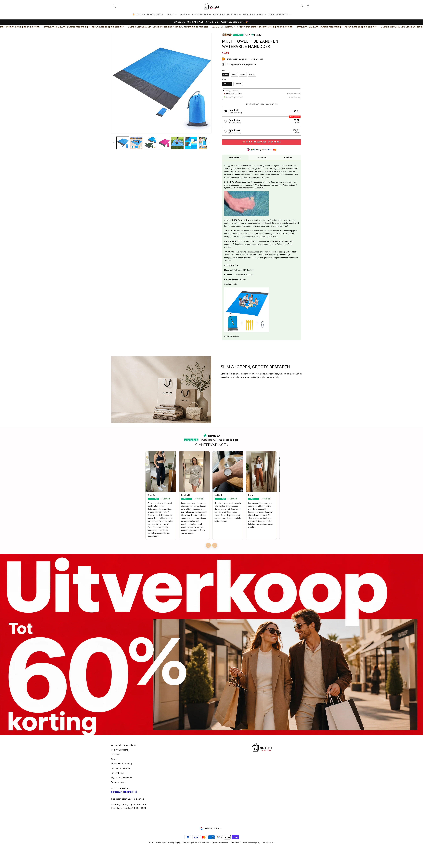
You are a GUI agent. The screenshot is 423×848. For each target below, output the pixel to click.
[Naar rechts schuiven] (209, 142)
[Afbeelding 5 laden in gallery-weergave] (177, 143)
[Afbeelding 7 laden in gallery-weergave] (205, 143)
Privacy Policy (117, 773)
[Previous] (208, 545)
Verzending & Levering (121, 764)
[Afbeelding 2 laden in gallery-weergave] (136, 143)
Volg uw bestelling (119, 750)
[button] (115, 6)
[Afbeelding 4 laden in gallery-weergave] (164, 143)
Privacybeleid (204, 842)
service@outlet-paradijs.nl (124, 792)
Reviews (288, 157)
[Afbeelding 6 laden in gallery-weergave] (191, 143)
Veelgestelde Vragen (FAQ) (123, 745)
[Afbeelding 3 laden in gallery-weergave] (150, 143)
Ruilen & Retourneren (120, 768)
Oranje (251, 74)
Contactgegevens (268, 842)
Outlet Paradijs (160, 842)
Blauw (225, 74)
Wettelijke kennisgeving (251, 842)
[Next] (214, 545)
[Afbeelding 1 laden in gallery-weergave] (123, 143)
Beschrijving (235, 157)
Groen (242, 74)
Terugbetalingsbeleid (190, 842)
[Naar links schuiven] (113, 142)
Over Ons (115, 754)
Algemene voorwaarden (220, 842)
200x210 (227, 84)
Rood (234, 74)
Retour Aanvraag (118, 782)
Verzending (261, 157)
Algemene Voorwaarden (122, 777)
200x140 (238, 84)
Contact (114, 759)
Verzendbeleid (235, 842)
